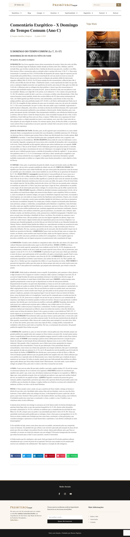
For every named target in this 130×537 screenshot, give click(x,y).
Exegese (14, 36)
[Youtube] (70, 494)
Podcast (115, 13)
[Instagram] (65, 494)
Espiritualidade (70, 13)
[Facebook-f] (59, 494)
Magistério (87, 13)
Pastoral (102, 13)
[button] (15, 456)
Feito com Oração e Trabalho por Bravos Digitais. (65, 533)
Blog (29, 13)
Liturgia (39, 13)
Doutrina (54, 13)
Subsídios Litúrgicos (25, 36)
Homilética (15, 13)
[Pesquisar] (118, 4)
